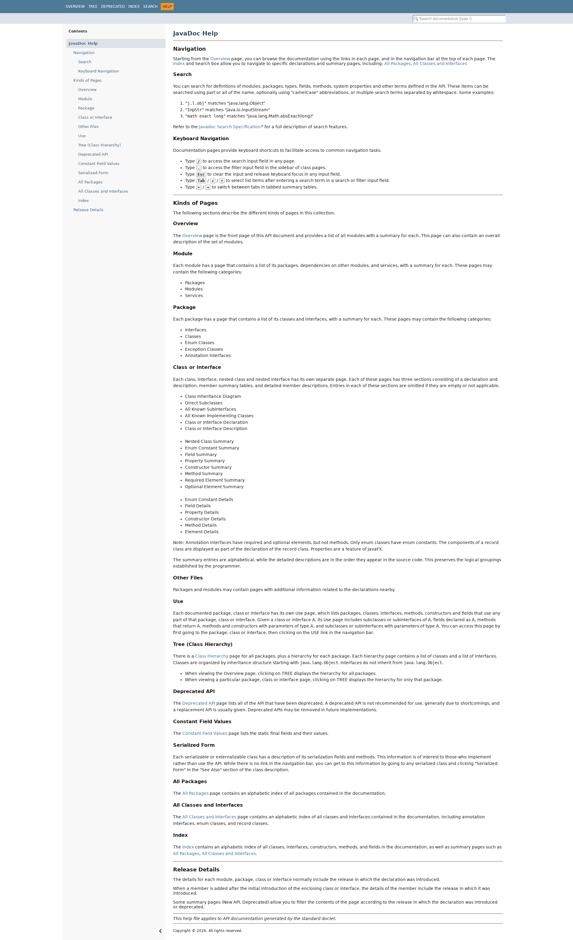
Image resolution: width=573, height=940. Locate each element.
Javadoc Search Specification (230, 126)
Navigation (84, 52)
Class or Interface (95, 117)
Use (82, 136)
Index (134, 6)
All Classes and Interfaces (103, 191)
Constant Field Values (99, 163)
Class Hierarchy (211, 656)
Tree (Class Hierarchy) (99, 145)
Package (86, 108)
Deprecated (113, 6)
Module (85, 99)
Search (150, 6)
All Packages (90, 182)
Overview (75, 6)
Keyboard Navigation (98, 71)
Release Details (88, 210)
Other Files (88, 126)
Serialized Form (93, 173)
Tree (93, 6)
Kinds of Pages (87, 80)
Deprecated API (93, 154)
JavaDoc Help (83, 43)
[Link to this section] (210, 49)
